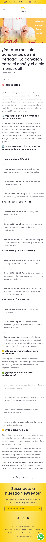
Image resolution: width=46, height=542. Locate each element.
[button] (4, 10)
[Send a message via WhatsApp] (41, 537)
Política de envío (14, 533)
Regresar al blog (24, 477)
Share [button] (6, 79)
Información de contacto (31, 533)
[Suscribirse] (39, 508)
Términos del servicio (24, 536)
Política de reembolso (35, 529)
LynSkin (20, 526)
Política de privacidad (18, 529)
